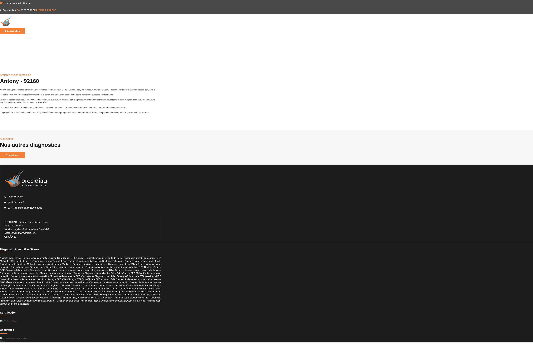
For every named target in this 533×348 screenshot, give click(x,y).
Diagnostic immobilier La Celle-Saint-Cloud (106, 273)
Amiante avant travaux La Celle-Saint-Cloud (123, 301)
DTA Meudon (36, 261)
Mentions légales (12, 229)
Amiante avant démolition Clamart (77, 267)
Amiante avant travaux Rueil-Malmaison (140, 288)
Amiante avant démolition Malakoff (17, 264)
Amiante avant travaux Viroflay (54, 264)
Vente (66, 21)
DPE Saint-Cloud (19, 261)
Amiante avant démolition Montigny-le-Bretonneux (49, 276)
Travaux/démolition (97, 21)
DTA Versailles (147, 276)
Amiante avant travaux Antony (144, 285)
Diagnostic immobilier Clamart (60, 261)
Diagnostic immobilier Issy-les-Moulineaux (71, 298)
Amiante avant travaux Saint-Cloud (142, 261)
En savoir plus (12, 155)
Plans (122, 21)
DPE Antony (77, 258)
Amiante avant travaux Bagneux (66, 273)
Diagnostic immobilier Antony (44, 267)
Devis (146, 21)
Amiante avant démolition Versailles (18, 288)
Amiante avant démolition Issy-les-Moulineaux (90, 291)
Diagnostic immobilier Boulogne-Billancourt (116, 276)
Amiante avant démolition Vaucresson (83, 282)
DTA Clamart (89, 285)
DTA (113, 21)
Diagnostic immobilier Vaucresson (47, 270)
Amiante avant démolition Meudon (31, 273)
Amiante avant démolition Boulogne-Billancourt (99, 261)
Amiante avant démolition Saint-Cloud (50, 258)
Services (134, 21)
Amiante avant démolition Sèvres (120, 282)
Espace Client (13, 31)
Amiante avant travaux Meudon (29, 282)
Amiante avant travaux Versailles (131, 298)
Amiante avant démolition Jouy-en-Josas (20, 291)
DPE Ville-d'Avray (66, 279)
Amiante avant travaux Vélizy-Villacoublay (116, 267)
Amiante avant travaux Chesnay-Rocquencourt (61, 288)
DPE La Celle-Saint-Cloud (77, 294)
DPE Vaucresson (84, 276)
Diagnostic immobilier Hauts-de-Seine (104, 258)
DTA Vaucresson (103, 298)
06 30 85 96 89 (27, 10)
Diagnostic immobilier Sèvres (33, 222)
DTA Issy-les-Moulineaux (54, 291)
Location (78, 21)
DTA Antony (115, 270)
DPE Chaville (105, 285)
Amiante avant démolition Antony (38, 279)
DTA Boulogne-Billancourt (107, 294)
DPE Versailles (54, 282)
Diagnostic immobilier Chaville (130, 291)
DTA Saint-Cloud (85, 279)
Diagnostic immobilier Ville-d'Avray (126, 264)
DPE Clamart (102, 279)
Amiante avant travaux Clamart (102, 288)
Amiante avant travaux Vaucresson (142, 279)
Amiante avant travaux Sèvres (15, 258)
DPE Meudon (120, 285)
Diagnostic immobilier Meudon (140, 258)
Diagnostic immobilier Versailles (89, 264)
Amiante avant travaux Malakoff (39, 301)
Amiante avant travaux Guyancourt (30, 285)
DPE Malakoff (137, 273)
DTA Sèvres (117, 279)
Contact (157, 21)
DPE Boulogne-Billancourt (13, 270)
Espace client (9, 10)
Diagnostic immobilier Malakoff (65, 285)
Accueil (55, 21)
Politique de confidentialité (36, 229)
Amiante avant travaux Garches (43, 294)
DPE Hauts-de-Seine (149, 267)
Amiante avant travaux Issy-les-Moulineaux (78, 301)
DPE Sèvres (6, 282)
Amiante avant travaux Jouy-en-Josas (86, 270)
